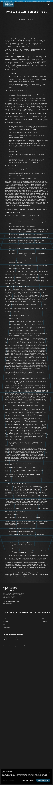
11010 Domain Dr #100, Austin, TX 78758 (11, 601)
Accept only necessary (28, 780)
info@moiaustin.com (7, 603)
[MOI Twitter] (17, 639)
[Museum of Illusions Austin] (8, 4)
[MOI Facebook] (11, 639)
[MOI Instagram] (5, 639)
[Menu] (48, 4)
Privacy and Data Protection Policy (27, 40)
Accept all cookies (43, 780)
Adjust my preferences (8, 780)
